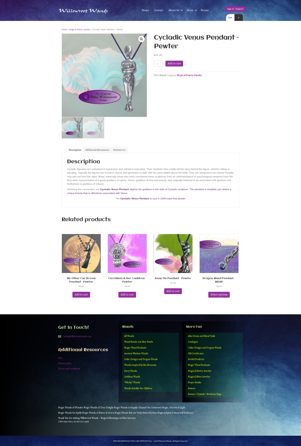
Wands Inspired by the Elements (140, 365)
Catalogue (193, 341)
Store (190, 10)
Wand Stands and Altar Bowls (138, 341)
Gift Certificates (196, 353)
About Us (173, 10)
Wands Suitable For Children (138, 388)
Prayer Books (194, 382)
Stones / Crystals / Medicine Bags (204, 394)
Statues (191, 388)
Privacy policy (65, 363)
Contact (158, 10)
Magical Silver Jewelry (199, 376)
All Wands (129, 336)
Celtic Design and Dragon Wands (141, 359)
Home (145, 10)
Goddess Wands (132, 376)
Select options (219, 295)
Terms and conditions (69, 368)
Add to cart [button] (81, 295)
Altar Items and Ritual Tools (201, 336)
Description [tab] (75, 150)
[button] (181, 10)
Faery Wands (130, 371)
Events (205, 10)
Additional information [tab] (97, 150)
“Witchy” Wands (132, 382)
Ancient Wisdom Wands (136, 353)
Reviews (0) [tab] (119, 150)
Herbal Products (196, 359)
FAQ (60, 358)
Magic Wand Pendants (135, 347)
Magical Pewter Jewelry (79, 29)
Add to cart (174, 63)
